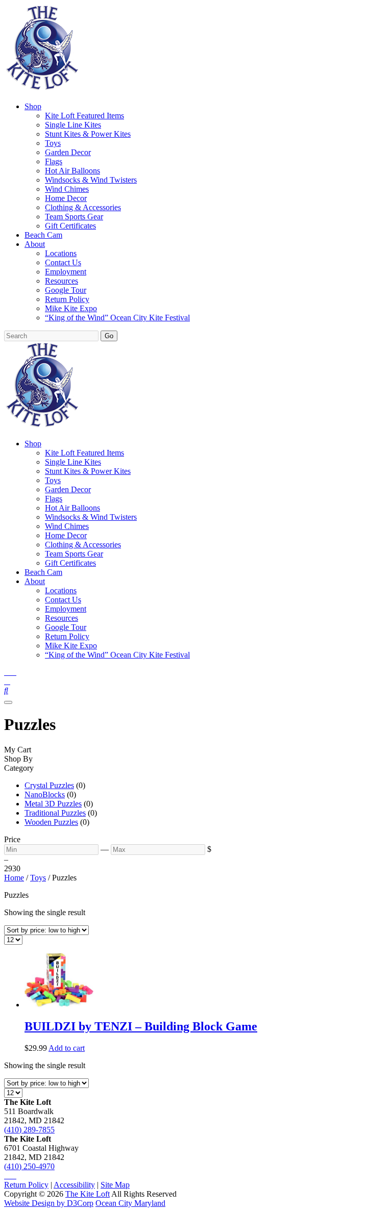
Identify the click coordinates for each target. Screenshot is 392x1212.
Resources (61, 280)
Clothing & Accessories (83, 207)
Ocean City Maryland (130, 1203)
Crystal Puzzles (49, 785)
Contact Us (63, 262)
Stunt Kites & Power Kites (88, 134)
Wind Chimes (67, 189)
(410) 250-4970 (29, 1166)
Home (14, 877)
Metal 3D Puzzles (53, 803)
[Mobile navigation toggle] (8, 702)
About (34, 244)
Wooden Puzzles (51, 822)
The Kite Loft (87, 1194)
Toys (53, 143)
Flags (53, 161)
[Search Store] (6, 690)
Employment (65, 271)
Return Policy (67, 299)
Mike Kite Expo (71, 308)
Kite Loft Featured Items (84, 115)
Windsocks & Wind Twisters (91, 179)
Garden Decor (68, 152)
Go (109, 336)
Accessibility (74, 1184)
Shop (32, 106)
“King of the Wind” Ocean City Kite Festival (117, 317)
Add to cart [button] (66, 1048)
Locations (61, 253)
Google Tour (65, 290)
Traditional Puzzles (55, 813)
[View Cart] (7, 681)
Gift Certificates (70, 225)
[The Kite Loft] (42, 89)
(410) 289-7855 (29, 1129)
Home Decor (66, 198)
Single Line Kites (73, 124)
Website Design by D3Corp (48, 1203)
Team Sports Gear (74, 216)
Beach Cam (43, 235)
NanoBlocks (44, 794)
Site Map (115, 1184)
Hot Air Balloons (72, 170)
